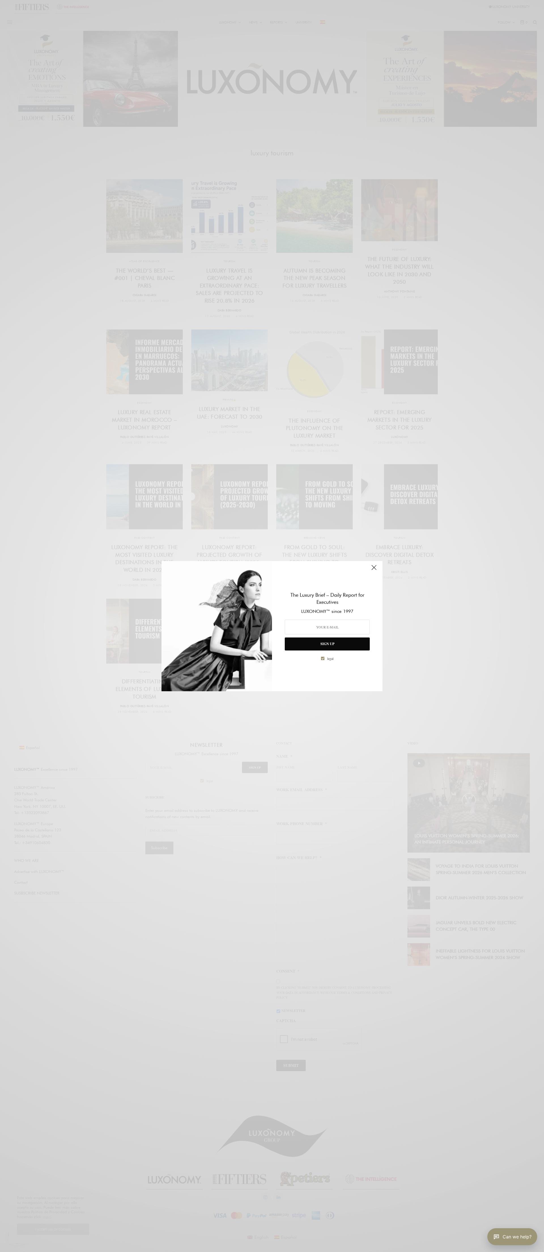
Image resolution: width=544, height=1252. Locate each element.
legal (330, 658)
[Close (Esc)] (374, 570)
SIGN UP (327, 643)
